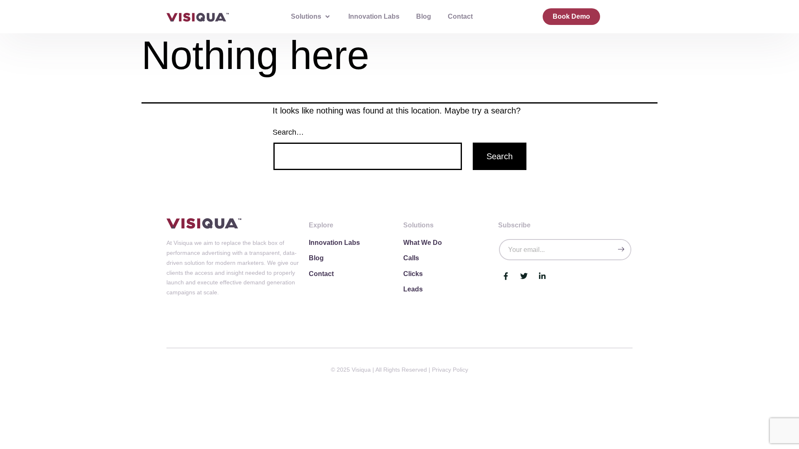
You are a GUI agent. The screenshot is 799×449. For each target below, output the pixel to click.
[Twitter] (523, 276)
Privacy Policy (450, 369)
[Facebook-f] (505, 276)
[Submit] (620, 249)
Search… (288, 132)
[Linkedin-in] (542, 276)
